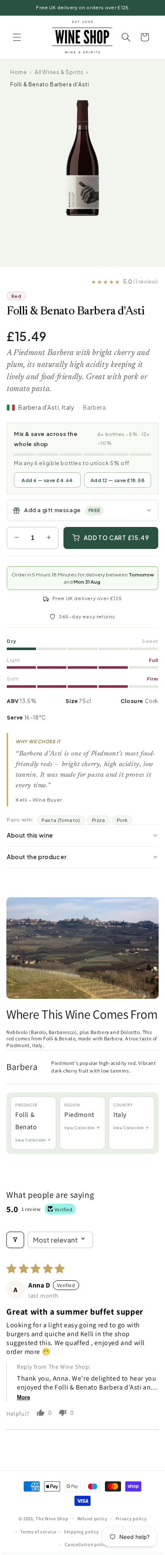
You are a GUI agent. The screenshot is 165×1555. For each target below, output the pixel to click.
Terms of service (38, 1532)
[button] (17, 37)
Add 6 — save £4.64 (47, 480)
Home (18, 72)
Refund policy (92, 1519)
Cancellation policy (86, 1544)
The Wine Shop (52, 1519)
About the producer (37, 856)
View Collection (31, 1140)
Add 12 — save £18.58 (118, 480)
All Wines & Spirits (59, 72)
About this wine (30, 835)
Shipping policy (81, 1532)
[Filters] (15, 1240)
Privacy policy (131, 1519)
